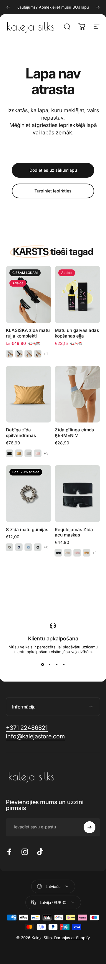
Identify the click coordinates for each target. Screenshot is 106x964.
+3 (46, 453)
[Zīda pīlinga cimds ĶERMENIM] (77, 394)
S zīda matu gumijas (27, 529)
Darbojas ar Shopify (72, 937)
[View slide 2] (49, 664)
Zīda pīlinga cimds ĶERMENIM (74, 432)
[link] (27, 728)
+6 (46, 547)
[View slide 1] (42, 664)
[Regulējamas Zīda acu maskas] (77, 493)
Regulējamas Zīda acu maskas (74, 532)
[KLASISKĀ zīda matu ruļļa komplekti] (28, 294)
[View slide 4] (63, 664)
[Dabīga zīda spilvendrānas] (28, 394)
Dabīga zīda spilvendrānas (21, 432)
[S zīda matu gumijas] (28, 493)
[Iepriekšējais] (8, 7)
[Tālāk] (97, 7)
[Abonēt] (89, 827)
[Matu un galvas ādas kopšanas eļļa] (77, 294)
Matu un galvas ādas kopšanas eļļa (77, 333)
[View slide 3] (56, 664)
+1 (46, 354)
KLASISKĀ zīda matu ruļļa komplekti (28, 333)
